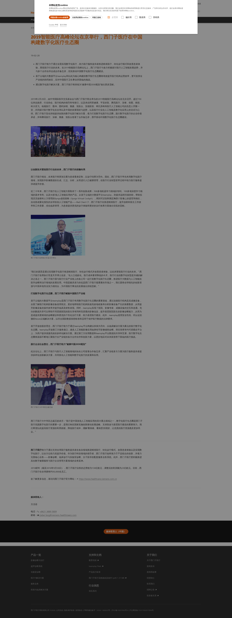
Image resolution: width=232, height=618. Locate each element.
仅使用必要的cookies (80, 17)
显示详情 (63, 25)
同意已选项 (96, 17)
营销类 (156, 17)
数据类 (142, 17)
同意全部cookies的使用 (59, 17)
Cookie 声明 (53, 25)
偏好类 (129, 17)
